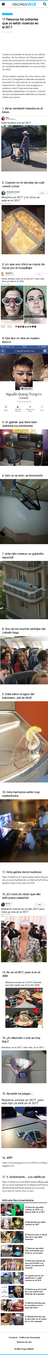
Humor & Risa (7, 14)
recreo (24, 4)
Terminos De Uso (24, 1342)
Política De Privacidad (29, 1337)
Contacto (13, 1337)
